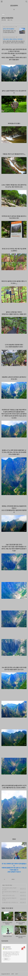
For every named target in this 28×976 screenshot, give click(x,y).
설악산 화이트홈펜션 (8, 29)
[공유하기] (6, 879)
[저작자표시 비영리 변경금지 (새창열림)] (18, 879)
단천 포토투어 (14, 6)
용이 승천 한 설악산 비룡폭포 (9, 891)
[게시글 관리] (8, 879)
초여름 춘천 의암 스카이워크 (9, 902)
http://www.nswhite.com (9, 26)
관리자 (12, 974)
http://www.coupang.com (9, 37)
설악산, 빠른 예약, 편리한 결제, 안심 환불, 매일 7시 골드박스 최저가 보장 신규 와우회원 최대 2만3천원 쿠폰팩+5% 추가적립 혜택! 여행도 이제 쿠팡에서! (14, 42)
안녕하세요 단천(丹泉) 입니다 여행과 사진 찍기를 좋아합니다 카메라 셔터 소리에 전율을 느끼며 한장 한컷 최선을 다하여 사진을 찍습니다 (11, 954)
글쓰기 (17, 974)
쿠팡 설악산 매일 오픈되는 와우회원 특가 (13, 39)
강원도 (3, 885)
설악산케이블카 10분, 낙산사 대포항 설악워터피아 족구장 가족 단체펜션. (9, 31)
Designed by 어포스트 (5, 974)
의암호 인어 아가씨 (6, 895)
